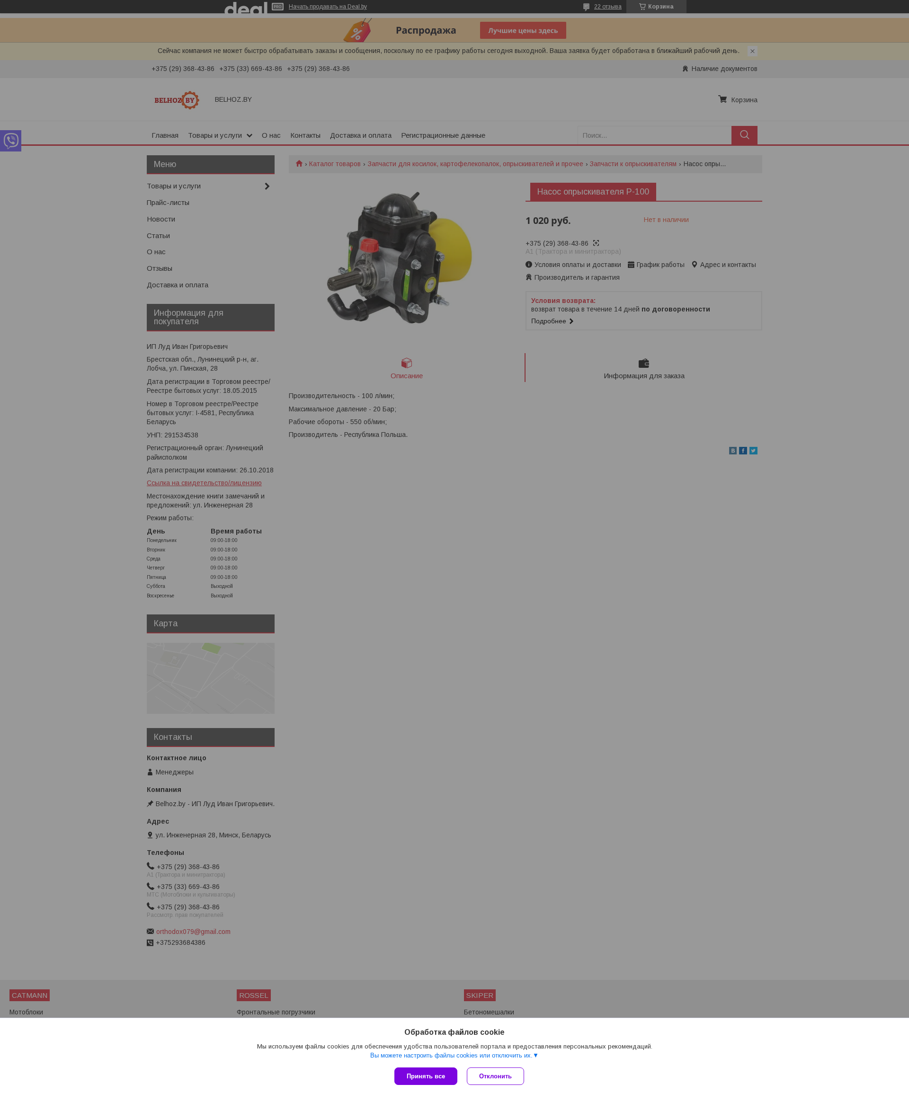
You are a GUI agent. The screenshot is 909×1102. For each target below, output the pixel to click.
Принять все (426, 1076)
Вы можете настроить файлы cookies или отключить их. (451, 1055)
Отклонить (495, 1076)
